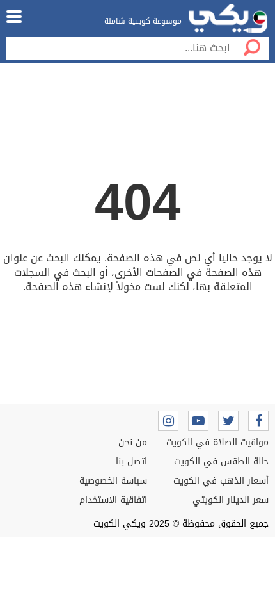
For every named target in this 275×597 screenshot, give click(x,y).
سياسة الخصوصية (113, 481)
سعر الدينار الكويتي (230, 500)
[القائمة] (14, 16)
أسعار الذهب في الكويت (221, 481)
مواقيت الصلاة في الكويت (217, 442)
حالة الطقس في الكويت (221, 462)
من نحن (132, 442)
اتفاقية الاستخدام (113, 500)
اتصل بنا (131, 462)
